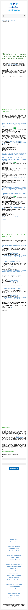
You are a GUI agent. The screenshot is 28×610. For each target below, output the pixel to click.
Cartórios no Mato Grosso (14, 562)
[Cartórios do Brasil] (14, 10)
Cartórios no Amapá (14, 544)
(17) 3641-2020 (15, 207)
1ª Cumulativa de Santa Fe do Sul (11, 275)
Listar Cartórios (14, 468)
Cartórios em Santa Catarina (14, 591)
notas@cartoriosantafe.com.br (14, 206)
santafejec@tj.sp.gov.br (13, 252)
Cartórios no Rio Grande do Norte (14, 582)
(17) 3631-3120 (14, 253)
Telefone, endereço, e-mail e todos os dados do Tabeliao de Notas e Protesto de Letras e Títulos (14, 218)
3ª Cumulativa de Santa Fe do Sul (11, 261)
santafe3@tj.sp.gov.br (12, 266)
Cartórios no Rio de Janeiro (14, 579)
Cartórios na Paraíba (14, 570)
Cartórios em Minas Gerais (14, 566)
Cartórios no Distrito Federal (14, 553)
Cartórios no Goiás (14, 557)
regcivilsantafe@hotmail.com (14, 141)
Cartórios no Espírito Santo (14, 555)
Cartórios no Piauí (14, 577)
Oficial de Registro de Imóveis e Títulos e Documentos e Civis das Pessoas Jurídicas (14, 159)
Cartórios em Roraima (14, 588)
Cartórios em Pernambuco (14, 575)
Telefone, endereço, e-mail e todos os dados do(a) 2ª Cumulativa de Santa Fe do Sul (14, 298)
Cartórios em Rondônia (14, 586)
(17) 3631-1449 (15, 177)
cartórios (21, 62)
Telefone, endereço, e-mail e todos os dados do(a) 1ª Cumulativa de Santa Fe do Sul (14, 284)
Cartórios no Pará (14, 568)
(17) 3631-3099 (14, 295)
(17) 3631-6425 (15, 142)
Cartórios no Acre (14, 539)
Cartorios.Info (19, 437)
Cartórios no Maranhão (14, 559)
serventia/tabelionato (12, 64)
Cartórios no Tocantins (14, 597)
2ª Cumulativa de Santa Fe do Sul (11, 288)
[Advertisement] (14, 37)
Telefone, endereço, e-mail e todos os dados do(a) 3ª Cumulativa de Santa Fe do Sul (14, 271)
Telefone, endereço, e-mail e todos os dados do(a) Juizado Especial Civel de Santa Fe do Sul (14, 257)
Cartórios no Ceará (14, 550)
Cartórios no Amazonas (14, 546)
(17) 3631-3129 (14, 281)
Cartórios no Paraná (14, 573)
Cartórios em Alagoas (14, 541)
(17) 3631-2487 (14, 268)
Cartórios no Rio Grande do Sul (14, 584)
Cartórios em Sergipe (14, 595)
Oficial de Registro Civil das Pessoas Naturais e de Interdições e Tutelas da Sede (14, 125)
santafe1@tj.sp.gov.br (12, 280)
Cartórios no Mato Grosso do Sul (14, 564)
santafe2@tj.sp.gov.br (12, 294)
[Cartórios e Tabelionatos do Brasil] (3, 16)
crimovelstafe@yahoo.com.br (14, 176)
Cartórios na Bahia (14, 548)
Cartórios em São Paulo (14, 593)
